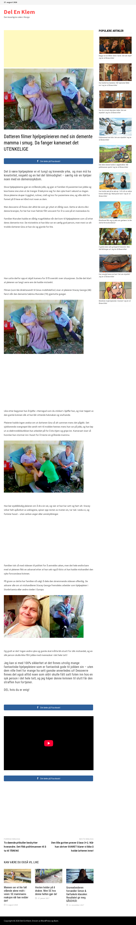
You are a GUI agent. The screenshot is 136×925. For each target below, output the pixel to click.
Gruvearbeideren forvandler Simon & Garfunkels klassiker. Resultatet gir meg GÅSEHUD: (77, 894)
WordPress (46, 920)
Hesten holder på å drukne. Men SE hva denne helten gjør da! (46, 891)
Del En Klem (19, 11)
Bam (56, 920)
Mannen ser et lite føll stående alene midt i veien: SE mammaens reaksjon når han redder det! (16, 894)
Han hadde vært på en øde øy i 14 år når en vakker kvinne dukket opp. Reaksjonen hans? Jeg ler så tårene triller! (115, 193)
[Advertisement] (49, 48)
